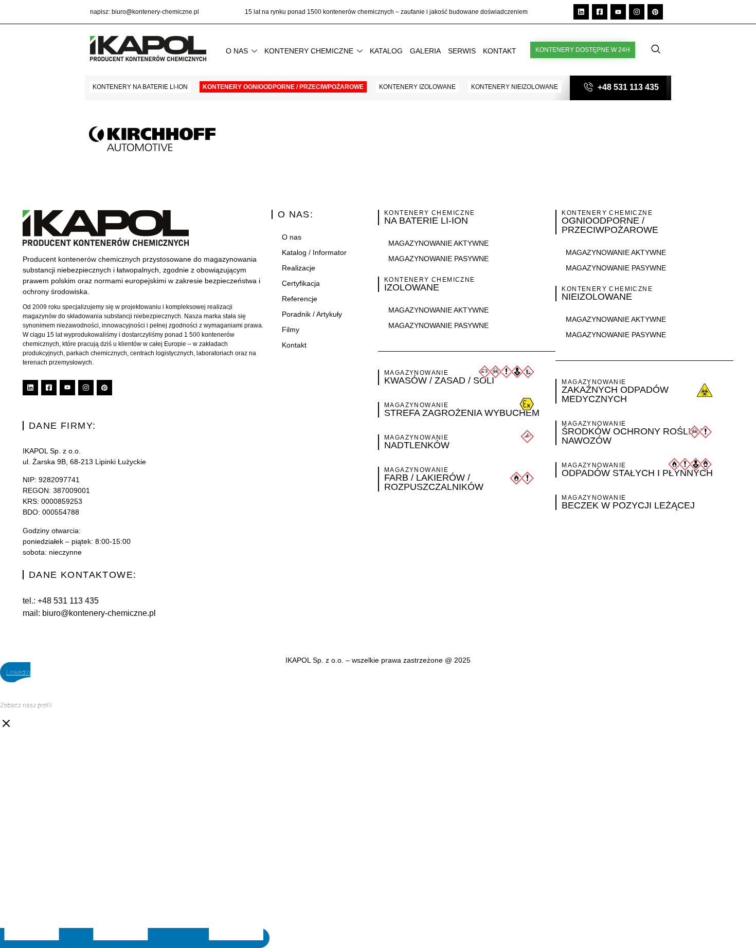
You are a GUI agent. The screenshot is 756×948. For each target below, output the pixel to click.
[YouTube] (618, 12)
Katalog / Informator (314, 252)
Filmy (290, 329)
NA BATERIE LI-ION (426, 220)
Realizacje (298, 268)
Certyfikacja (301, 283)
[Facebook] (599, 12)
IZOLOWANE (411, 287)
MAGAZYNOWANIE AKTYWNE (438, 243)
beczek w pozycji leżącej (628, 505)
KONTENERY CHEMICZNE (429, 212)
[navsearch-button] (655, 50)
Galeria (425, 51)
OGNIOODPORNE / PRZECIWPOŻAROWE (610, 225)
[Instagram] (636, 12)
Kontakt (499, 51)
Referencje (299, 299)
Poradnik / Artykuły (312, 314)
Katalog (386, 51)
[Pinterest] (655, 12)
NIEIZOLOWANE (597, 296)
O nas (237, 51)
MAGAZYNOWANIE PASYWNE (438, 258)
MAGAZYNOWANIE (416, 469)
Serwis (462, 51)
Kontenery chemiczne (308, 51)
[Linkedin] (581, 12)
